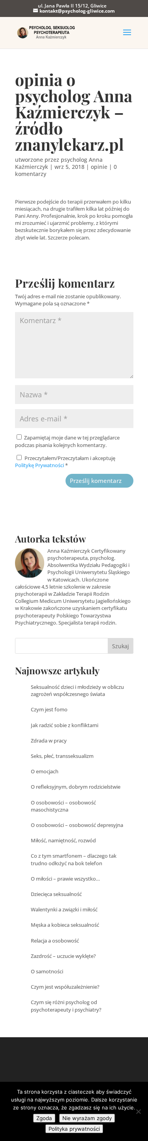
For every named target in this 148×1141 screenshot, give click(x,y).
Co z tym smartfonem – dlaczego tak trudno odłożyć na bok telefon (73, 859)
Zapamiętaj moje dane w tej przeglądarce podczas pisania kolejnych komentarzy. (67, 441)
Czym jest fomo (49, 709)
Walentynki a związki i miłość (64, 909)
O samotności (47, 971)
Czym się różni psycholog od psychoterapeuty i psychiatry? (66, 1006)
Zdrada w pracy (49, 740)
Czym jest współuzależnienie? (65, 986)
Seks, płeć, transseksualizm (62, 755)
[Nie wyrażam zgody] (138, 1111)
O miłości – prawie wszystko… (65, 878)
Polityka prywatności (74, 1129)
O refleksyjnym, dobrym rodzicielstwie (75, 786)
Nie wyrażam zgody (87, 1118)
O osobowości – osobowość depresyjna (77, 825)
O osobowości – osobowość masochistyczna (63, 806)
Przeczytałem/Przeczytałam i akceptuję (65, 462)
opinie (99, 166)
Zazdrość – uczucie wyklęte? (63, 956)
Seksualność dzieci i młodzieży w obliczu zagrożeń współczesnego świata (77, 690)
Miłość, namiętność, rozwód (63, 840)
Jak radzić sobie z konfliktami (64, 725)
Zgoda (44, 1118)
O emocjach (44, 771)
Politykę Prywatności (40, 465)
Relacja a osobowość (55, 940)
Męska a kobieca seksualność (65, 924)
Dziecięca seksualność (56, 894)
